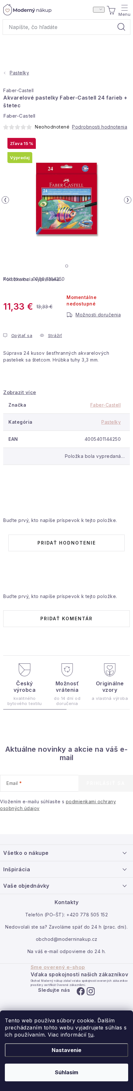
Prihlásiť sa (106, 783)
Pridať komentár (66, 618)
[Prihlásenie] (99, 10)
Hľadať (121, 27)
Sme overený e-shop (58, 967)
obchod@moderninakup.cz (66, 939)
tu (90, 1034)
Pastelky (111, 422)
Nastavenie (66, 1050)
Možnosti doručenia (98, 314)
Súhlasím (66, 1072)
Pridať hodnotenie (66, 543)
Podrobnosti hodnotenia (99, 127)
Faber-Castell (18, 90)
